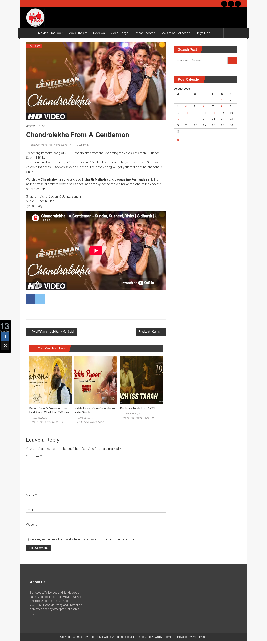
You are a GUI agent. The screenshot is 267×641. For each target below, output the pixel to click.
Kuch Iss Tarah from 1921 (137, 408)
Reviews (99, 33)
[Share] (5, 336)
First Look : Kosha (149, 331)
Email (31, 510)
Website (31, 524)
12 (195, 112)
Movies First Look (50, 33)
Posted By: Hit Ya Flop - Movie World (48, 145)
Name (31, 495)
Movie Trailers (77, 33)
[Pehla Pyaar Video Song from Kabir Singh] (95, 379)
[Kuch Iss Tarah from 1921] (141, 379)
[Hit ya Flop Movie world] (30, 33)
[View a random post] (236, 33)
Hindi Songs (34, 46)
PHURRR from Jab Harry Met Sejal (53, 331)
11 (186, 112)
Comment (34, 456)
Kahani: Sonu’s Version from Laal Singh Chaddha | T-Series (49, 410)
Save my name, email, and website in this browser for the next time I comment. (83, 539)
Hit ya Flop (203, 33)
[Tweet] (5, 345)
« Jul (176, 139)
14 (213, 112)
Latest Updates (144, 33)
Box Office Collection (175, 33)
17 (177, 119)
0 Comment (82, 145)
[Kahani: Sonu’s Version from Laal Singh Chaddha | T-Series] (50, 379)
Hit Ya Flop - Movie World (45, 422)
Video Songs (119, 33)
